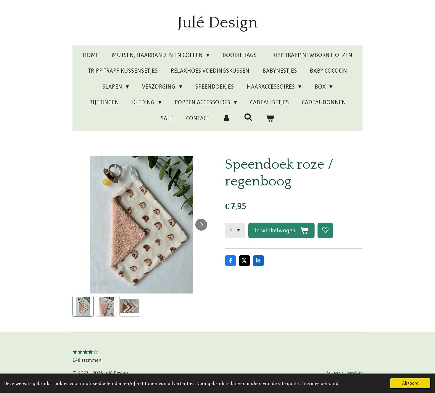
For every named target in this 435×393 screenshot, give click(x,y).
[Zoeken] (248, 117)
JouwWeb (354, 373)
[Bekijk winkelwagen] (270, 118)
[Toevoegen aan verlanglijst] (325, 230)
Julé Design (218, 23)
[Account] (226, 118)
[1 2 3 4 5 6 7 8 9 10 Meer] (235, 230)
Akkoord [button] (410, 383)
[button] (83, 306)
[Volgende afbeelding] (201, 225)
